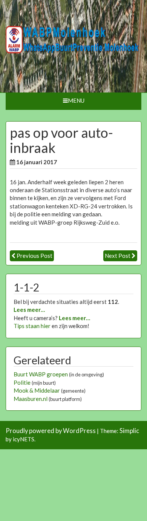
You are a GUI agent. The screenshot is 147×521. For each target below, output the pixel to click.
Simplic (129, 431)
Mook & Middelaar (37, 390)
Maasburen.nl (30, 398)
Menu (76, 100)
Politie (22, 382)
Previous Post (34, 255)
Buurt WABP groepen (41, 374)
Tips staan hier (32, 325)
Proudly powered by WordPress (51, 431)
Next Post (117, 255)
